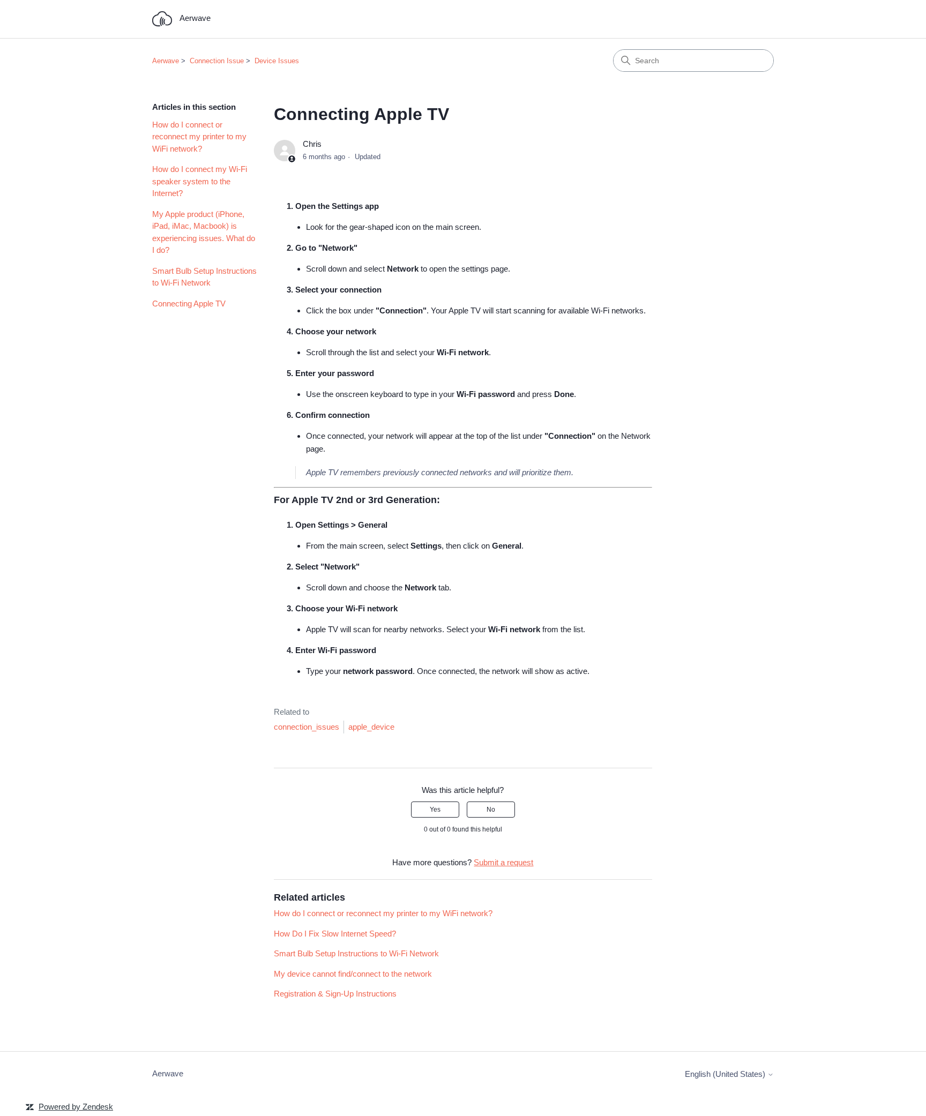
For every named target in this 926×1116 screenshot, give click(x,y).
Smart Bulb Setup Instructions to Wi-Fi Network (204, 277)
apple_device (371, 726)
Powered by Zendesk (76, 1106)
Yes (435, 809)
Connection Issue (217, 61)
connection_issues (306, 726)
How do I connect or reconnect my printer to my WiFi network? (199, 136)
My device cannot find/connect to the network (353, 973)
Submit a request (503, 862)
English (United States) (726, 1073)
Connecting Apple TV (189, 303)
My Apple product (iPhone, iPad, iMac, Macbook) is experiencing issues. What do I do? (203, 232)
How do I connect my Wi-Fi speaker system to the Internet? (199, 181)
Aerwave (165, 61)
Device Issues (277, 61)
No (491, 809)
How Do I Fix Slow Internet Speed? (335, 933)
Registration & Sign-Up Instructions (335, 993)
